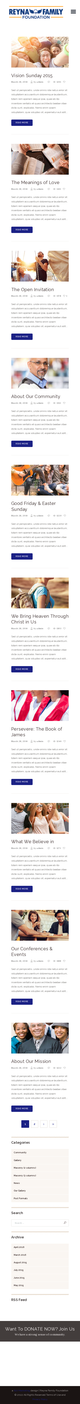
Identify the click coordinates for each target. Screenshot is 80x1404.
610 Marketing (22, 1390)
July (19, 1270)
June (19, 1277)
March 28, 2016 (19, 82)
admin (40, 82)
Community (20, 1152)
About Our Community (35, 396)
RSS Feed (19, 1300)
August (20, 1262)
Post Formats (21, 1198)
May (19, 1285)
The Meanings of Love (35, 182)
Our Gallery (20, 1190)
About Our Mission (31, 1061)
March (20, 1255)
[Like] (64, 82)
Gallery (17, 1160)
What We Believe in (32, 841)
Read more (22, 123)
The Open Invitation (32, 289)
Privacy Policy (40, 1399)
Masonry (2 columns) (25, 1168)
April (19, 1247)
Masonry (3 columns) (25, 1175)
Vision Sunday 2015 (32, 75)
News (17, 1183)
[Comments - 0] (49, 82)
